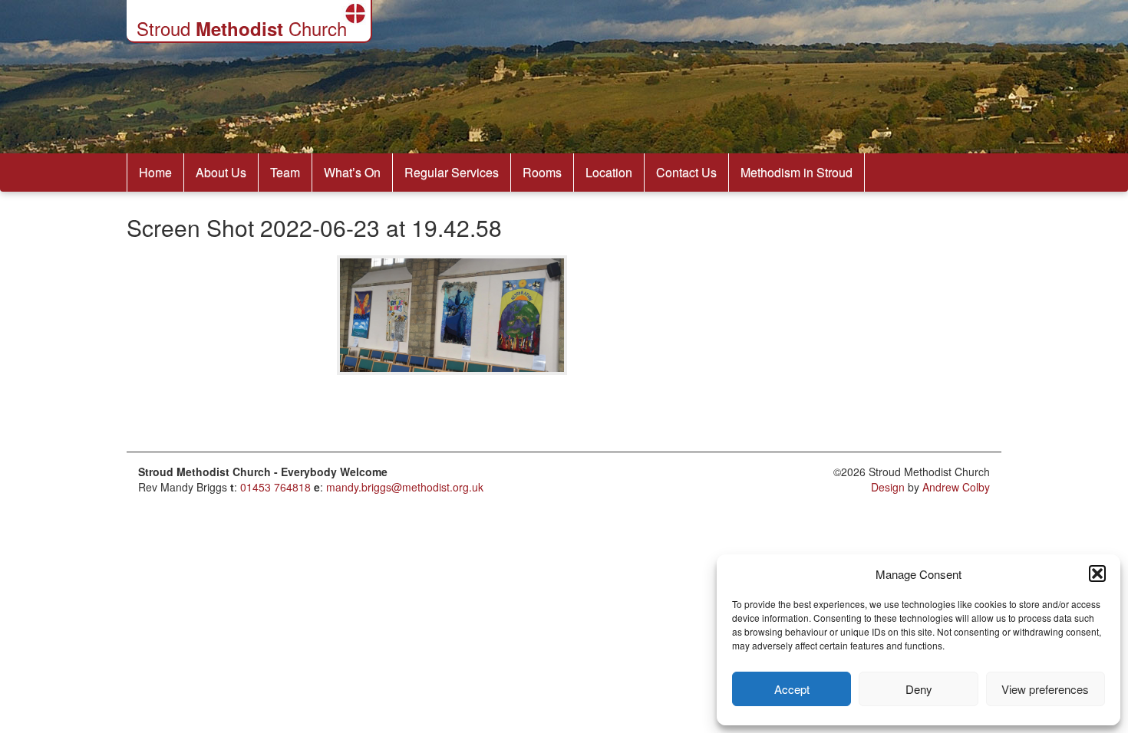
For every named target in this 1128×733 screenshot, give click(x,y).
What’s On (352, 172)
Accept (792, 689)
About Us (221, 172)
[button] (1097, 573)
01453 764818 (275, 487)
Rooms (542, 172)
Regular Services (451, 172)
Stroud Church (242, 28)
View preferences (1045, 689)
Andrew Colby (956, 487)
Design (888, 487)
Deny (918, 689)
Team (285, 172)
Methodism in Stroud (796, 172)
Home (155, 172)
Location (608, 172)
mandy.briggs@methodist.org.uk (404, 487)
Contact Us (686, 172)
